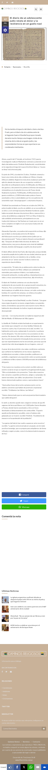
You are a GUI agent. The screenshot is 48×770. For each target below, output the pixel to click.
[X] (24, 767)
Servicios (26, 742)
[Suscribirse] (44, 728)
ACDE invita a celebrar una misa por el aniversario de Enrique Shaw (25, 626)
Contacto (36, 742)
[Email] (37, 767)
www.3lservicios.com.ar (24, 760)
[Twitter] (8, 2)
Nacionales (17, 67)
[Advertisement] (24, 99)
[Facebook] (3, 2)
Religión (7, 67)
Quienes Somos (14, 742)
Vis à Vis (27, 67)
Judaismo (6, 691)
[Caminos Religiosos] (17, 9)
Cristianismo (7, 699)
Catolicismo (7, 688)
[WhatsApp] (30, 767)
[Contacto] (12, 2)
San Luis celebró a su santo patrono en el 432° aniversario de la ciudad (28, 608)
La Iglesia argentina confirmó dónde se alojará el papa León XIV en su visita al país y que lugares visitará (27, 599)
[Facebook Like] (10, 767)
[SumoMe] (44, 767)
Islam (4, 695)
